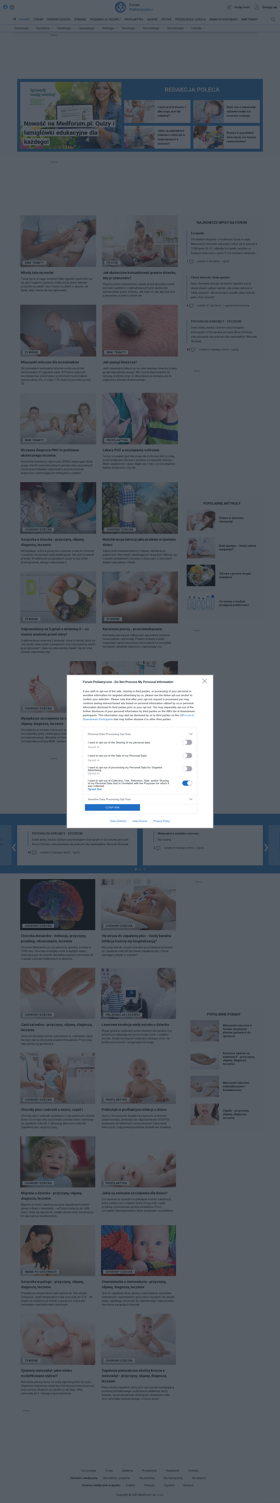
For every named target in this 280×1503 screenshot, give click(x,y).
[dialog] (140, 751)
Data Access (140, 820)
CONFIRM (113, 807)
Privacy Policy (161, 820)
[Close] (206, 682)
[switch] (187, 742)
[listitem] (140, 734)
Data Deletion (118, 820)
